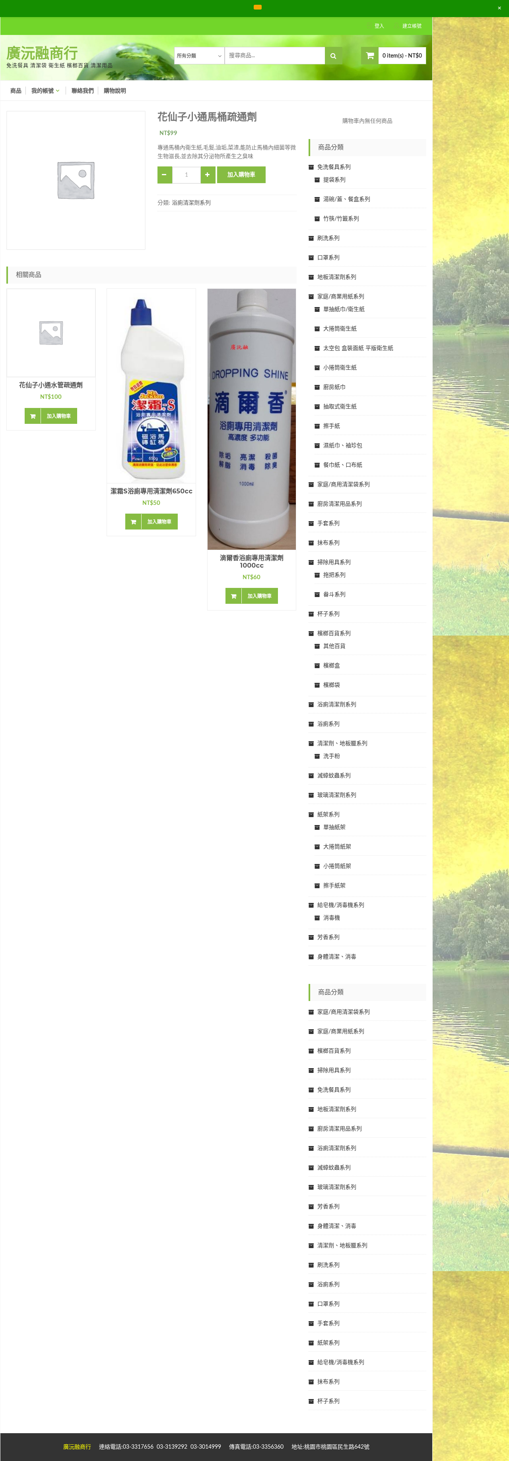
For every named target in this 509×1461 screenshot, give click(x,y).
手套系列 (328, 523)
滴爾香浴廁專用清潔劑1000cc (252, 561)
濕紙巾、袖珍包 (342, 445)
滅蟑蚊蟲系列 (334, 776)
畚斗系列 (334, 594)
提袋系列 (334, 180)
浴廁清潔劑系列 (191, 203)
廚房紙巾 (334, 387)
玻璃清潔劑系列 (336, 795)
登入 (379, 26)
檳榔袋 (331, 685)
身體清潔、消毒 (336, 957)
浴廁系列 (328, 724)
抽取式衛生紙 (340, 407)
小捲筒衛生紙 (340, 368)
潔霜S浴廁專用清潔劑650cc (151, 491)
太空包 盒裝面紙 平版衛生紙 (358, 348)
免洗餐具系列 (334, 167)
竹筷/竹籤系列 (341, 219)
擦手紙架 (334, 886)
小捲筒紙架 (337, 866)
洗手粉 (331, 756)
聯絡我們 (83, 90)
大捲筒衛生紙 (340, 329)
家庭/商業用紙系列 (340, 297)
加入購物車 (241, 175)
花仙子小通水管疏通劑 (51, 385)
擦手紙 (331, 426)
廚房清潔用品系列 (339, 504)
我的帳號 (42, 90)
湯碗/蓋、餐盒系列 (346, 199)
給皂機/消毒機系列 (340, 905)
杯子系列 (328, 614)
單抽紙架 (334, 827)
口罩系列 (328, 258)
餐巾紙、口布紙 (342, 465)
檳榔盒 (331, 666)
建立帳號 (412, 26)
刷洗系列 (328, 238)
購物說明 (115, 90)
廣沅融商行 (42, 54)
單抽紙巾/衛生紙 (344, 309)
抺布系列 (328, 543)
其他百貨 (334, 646)
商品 (15, 90)
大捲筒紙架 (337, 847)
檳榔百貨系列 (334, 633)
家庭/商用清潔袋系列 (343, 484)
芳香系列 (328, 937)
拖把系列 (334, 575)
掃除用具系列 (334, 562)
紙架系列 (328, 814)
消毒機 (331, 918)
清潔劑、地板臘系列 (342, 743)
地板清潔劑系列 (336, 277)
